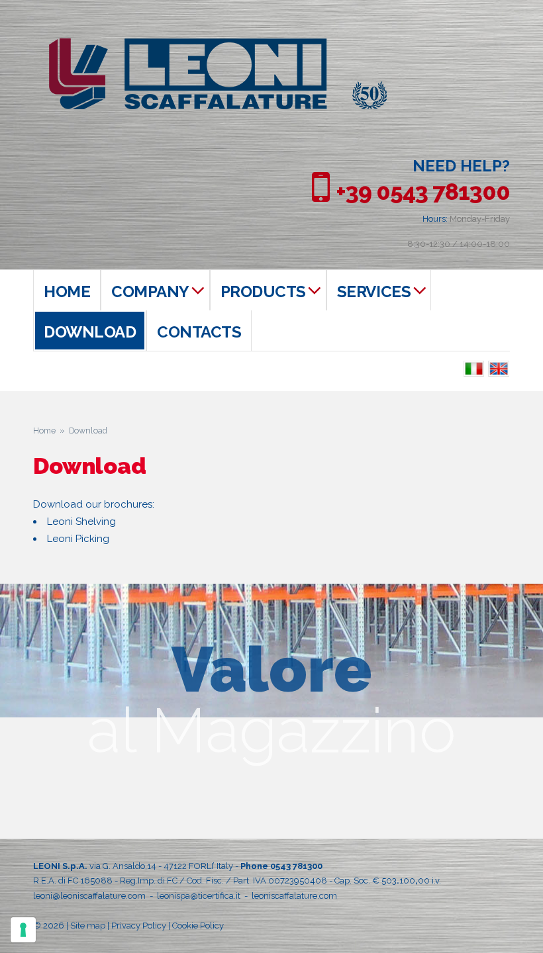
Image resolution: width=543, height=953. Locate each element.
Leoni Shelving (81, 521)
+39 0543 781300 (423, 191)
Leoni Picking (78, 539)
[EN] (499, 369)
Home (67, 291)
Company (150, 291)
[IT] (474, 369)
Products (263, 291)
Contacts (199, 331)
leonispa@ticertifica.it (198, 896)
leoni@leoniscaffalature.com (89, 896)
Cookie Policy (198, 925)
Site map (87, 925)
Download (90, 331)
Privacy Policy (138, 925)
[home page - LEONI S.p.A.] (217, 45)
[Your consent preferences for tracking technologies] (23, 929)
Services (374, 291)
